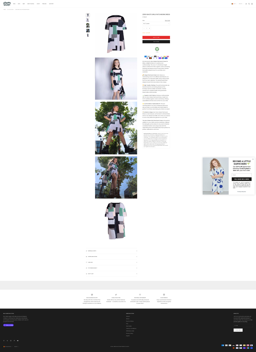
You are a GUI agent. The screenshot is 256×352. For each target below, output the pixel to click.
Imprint (128, 336)
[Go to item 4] (88, 30)
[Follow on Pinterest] (14, 340)
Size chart (167, 20)
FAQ (127, 323)
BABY (24, 3)
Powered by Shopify (125, 346)
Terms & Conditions (131, 328)
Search (128, 316)
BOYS (19, 3)
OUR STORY (51, 3)
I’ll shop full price (241, 191)
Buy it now (156, 41)
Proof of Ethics (130, 321)
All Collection (10, 9)
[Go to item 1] (88, 15)
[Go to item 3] (88, 25)
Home (4, 9)
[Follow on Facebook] (4, 340)
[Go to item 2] (88, 20)
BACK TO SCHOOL (30, 3)
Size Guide (129, 326)
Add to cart (156, 37)
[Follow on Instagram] (10, 340)
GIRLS (14, 3)
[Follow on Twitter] (7, 340)
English (240, 3)
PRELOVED (44, 3)
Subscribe (238, 330)
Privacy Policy (129, 333)
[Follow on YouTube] (17, 340)
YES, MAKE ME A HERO (241, 179)
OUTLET (38, 3)
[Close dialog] (253, 159)
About (127, 319)
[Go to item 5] (88, 35)
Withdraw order (130, 331)
